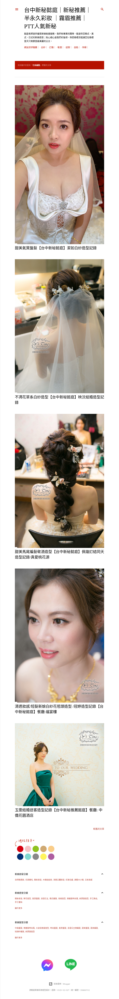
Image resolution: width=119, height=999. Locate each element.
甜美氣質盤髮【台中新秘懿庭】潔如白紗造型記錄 (56, 248)
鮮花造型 (27, 899)
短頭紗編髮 (19, 932)
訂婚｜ (52, 47)
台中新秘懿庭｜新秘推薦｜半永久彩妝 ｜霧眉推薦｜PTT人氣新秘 (57, 18)
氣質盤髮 (36, 899)
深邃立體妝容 (58, 880)
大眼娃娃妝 (47, 880)
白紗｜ (44, 47)
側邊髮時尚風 (72, 899)
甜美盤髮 (85, 928)
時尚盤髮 (54, 928)
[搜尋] (102, 9)
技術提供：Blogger (62, 984)
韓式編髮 (53, 899)
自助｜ (77, 47)
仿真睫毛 (29, 880)
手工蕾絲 (18, 902)
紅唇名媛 (69, 880)
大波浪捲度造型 (42, 928)
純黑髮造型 (84, 899)
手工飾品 (93, 899)
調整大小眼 (79, 880)
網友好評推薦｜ (31, 47)
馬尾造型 (62, 899)
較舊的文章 (98, 829)
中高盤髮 (18, 928)
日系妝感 (88, 880)
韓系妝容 (38, 880)
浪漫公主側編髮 (74, 928)
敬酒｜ (60, 47)
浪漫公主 (44, 899)
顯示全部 (97, 65)
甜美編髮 (94, 928)
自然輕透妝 (19, 880)
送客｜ (69, 47)
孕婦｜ (85, 47)
